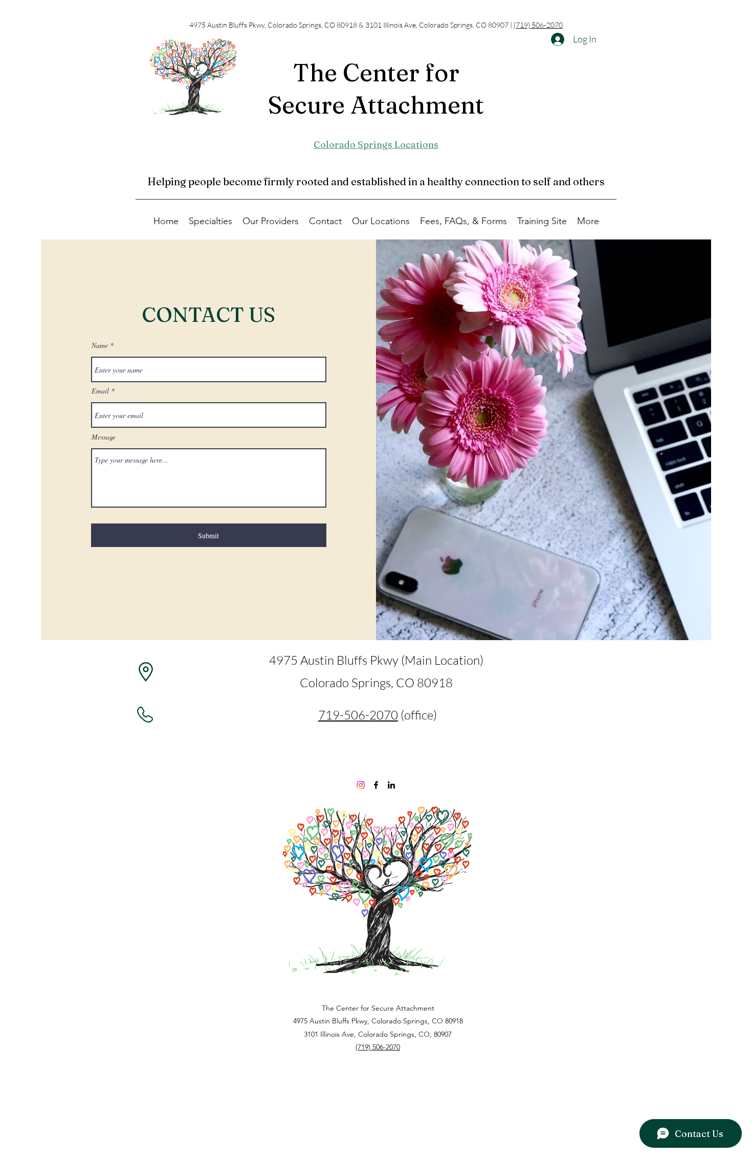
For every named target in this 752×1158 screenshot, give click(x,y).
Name (100, 345)
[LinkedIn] (391, 785)
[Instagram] (361, 785)
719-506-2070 (358, 715)
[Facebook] (376, 785)
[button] (210, 220)
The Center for (376, 73)
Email (100, 391)
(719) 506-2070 (538, 24)
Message (104, 437)
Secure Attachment (376, 105)
